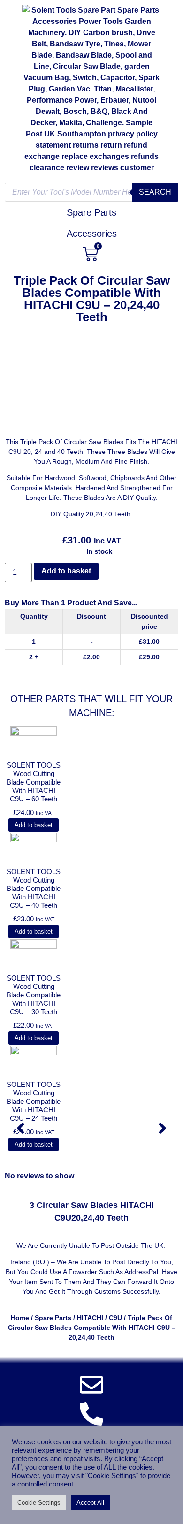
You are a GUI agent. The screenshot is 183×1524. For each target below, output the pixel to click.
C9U (115, 1317)
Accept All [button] (90, 1502)
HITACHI (90, 1317)
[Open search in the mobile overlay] (91, 192)
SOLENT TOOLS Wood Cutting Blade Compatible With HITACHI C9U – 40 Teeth (34, 888)
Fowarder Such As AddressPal (113, 1271)
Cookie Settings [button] (39, 1502)
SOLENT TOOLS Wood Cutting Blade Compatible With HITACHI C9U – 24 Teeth (34, 1101)
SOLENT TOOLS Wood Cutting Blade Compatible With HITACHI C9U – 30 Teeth (34, 995)
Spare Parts (53, 1317)
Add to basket (66, 571)
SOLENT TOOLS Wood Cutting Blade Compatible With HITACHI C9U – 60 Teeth (34, 782)
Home (20, 1317)
